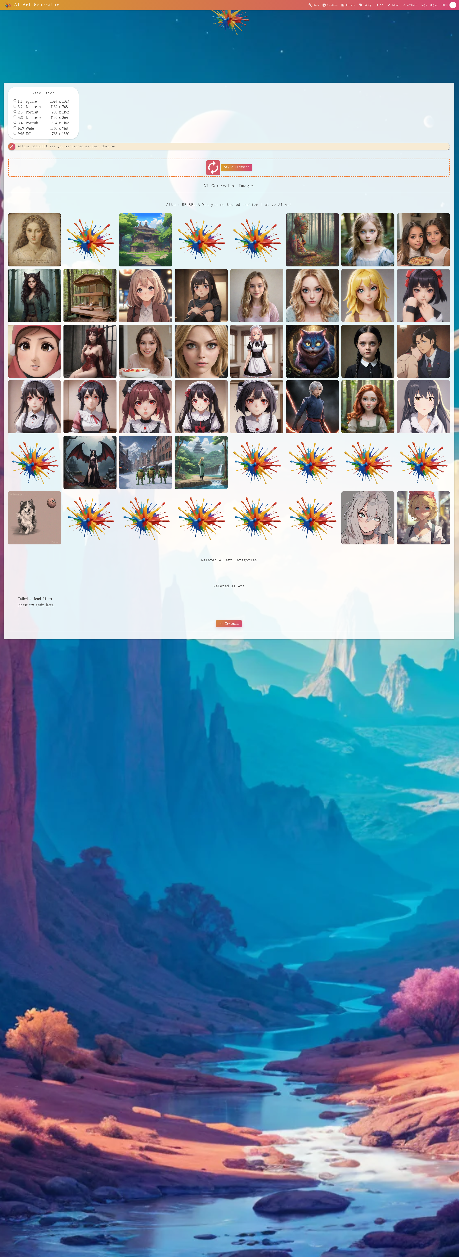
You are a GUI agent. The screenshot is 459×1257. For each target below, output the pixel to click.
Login (424, 5)
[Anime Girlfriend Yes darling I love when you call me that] (145, 295)
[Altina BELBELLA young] (367, 406)
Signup (434, 5)
